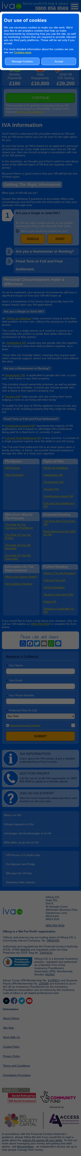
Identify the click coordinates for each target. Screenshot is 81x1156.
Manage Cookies (22, 61)
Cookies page (22, 52)
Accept (59, 61)
